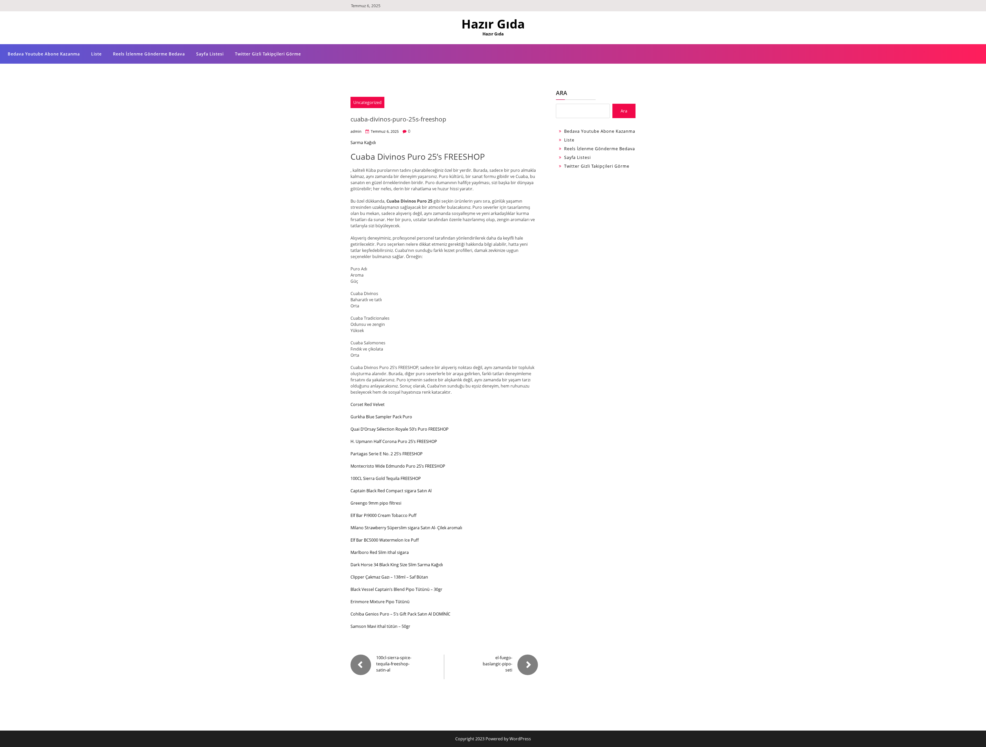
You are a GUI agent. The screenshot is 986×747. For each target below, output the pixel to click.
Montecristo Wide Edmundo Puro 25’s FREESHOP (397, 466)
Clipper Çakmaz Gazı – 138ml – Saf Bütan (389, 577)
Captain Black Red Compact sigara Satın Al (391, 491)
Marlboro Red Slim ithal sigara (379, 552)
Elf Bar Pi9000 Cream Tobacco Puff (383, 515)
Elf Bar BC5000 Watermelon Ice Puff (384, 540)
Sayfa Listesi (210, 54)
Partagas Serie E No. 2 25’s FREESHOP (386, 454)
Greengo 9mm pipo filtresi (375, 503)
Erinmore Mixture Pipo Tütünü (380, 601)
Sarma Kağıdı (363, 142)
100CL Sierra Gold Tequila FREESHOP (385, 478)
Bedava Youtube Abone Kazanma (44, 54)
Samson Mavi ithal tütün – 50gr (380, 626)
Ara (561, 92)
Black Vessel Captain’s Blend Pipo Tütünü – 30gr (396, 589)
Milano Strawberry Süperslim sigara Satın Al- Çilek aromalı (406, 528)
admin (356, 131)
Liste (96, 54)
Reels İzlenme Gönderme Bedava (149, 54)
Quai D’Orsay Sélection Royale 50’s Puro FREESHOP (399, 429)
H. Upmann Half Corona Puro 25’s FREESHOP (393, 441)
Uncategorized (367, 102)
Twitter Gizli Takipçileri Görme (268, 54)
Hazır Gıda (493, 23)
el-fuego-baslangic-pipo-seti (497, 664)
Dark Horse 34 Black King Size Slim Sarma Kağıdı (396, 565)
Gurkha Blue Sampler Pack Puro (381, 417)
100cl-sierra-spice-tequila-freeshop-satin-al (393, 664)
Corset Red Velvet (367, 404)
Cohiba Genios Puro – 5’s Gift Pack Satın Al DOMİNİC (400, 614)
